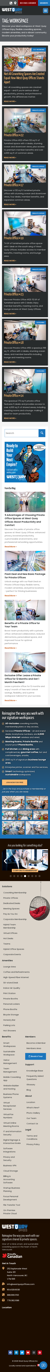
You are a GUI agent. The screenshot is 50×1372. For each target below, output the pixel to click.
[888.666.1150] (3, 1294)
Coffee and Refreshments (16, 972)
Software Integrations (9, 1150)
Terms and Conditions (32, 1137)
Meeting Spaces (11, 908)
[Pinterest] (40, 1352)
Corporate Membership (15, 919)
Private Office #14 (14, 396)
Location (31, 1102)
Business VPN (9, 1165)
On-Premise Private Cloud (10, 1212)
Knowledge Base (35, 1070)
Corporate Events (12, 954)
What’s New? (33, 1107)
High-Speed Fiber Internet (16, 977)
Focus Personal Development (10, 1198)
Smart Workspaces (9, 1045)
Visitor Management (10, 1062)
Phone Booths (10, 1009)
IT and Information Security (12, 1133)
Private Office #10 (14, 238)
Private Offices (10, 898)
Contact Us (32, 1123)
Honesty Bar (9, 1020)
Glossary (31, 1084)
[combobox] (22, 433)
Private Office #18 (14, 343)
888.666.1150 (13, 1295)
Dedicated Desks (11, 903)
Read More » (10, 101)
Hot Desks (8, 938)
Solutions (7, 886)
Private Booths (10, 998)
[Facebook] (10, 1352)
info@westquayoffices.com (21, 1284)
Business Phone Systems (11, 1096)
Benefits (6, 1036)
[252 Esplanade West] (3, 1268)
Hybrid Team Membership (9, 926)
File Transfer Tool (11, 1205)
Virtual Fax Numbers (8, 1116)
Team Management (10, 1070)
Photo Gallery (33, 1112)
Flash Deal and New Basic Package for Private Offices (25, 575)
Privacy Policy (33, 1144)
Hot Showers (9, 1030)
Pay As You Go (10, 913)
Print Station (9, 993)
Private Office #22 (14, 135)
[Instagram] (34, 1352)
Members (44, 3)
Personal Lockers (11, 1004)
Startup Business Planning (11, 1189)
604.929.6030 (13, 1289)
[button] (5, 861)
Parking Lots (9, 1025)
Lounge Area (9, 966)
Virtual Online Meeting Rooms (11, 1124)
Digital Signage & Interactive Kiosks (12, 1142)
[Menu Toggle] (45, 10)
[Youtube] (28, 1352)
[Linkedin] (16, 1352)
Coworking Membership (15, 892)
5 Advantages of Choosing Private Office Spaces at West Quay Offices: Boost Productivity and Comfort (25, 520)
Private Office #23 (14, 294)
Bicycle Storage (11, 1014)
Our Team (31, 1118)
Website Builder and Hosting (11, 1087)
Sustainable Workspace (9, 1053)
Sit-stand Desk (10, 982)
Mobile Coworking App (12, 1079)
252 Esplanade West (17, 1268)
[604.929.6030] (3, 1289)
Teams (6, 943)
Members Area (34, 1048)
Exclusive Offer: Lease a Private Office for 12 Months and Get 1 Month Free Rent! (23, 679)
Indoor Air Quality (11, 988)
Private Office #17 (14, 185)
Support (29, 1064)
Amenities (7, 960)
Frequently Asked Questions (35, 1078)
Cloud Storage (10, 1170)
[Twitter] (22, 1352)
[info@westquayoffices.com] (3, 1283)
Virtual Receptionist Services (9, 1105)
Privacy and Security (9, 1159)
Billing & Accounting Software (9, 1179)
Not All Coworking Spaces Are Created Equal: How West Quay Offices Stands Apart (24, 78)
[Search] (42, 433)
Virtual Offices (10, 933)
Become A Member (28, 3)
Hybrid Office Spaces (13, 949)
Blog (29, 1089)
